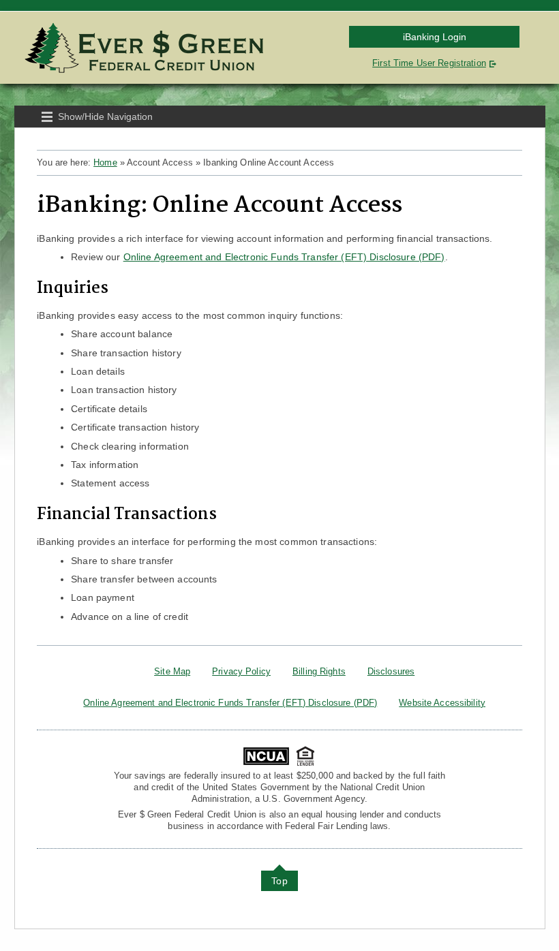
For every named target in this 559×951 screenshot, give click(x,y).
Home (105, 162)
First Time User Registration (429, 63)
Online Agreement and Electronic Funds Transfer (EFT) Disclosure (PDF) (284, 256)
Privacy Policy (241, 671)
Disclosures (390, 671)
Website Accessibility (442, 703)
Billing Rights (319, 671)
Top (279, 880)
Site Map (172, 671)
